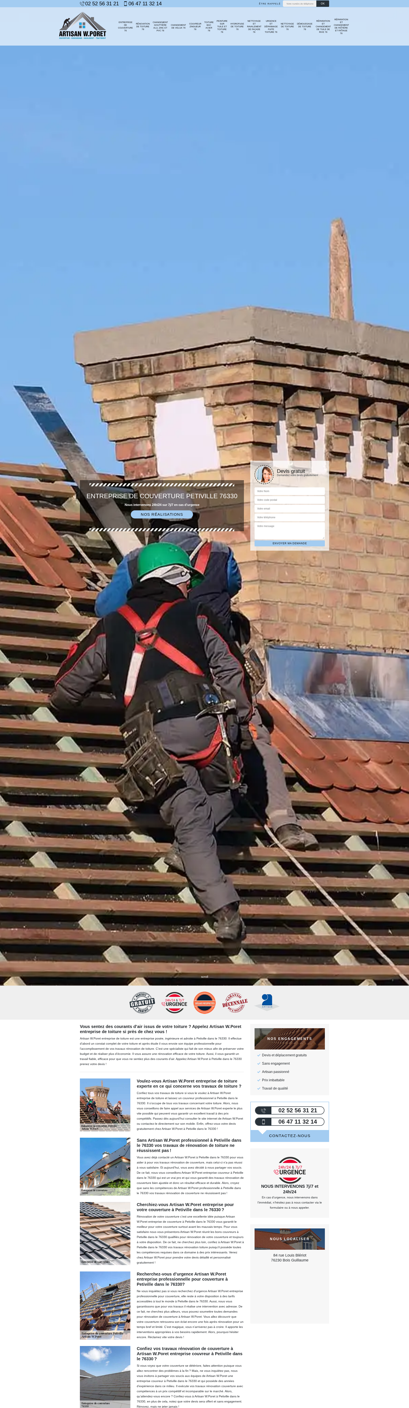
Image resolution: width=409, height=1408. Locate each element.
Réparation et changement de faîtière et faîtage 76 (341, 26)
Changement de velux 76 (178, 26)
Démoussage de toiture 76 (305, 26)
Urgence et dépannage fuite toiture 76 (271, 26)
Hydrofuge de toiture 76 (237, 26)
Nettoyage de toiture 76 (287, 26)
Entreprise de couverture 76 (125, 26)
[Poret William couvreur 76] (83, 26)
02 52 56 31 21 (102, 3)
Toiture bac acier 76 (209, 26)
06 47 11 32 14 (145, 3)
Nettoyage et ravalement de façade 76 (254, 26)
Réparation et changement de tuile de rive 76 (323, 26)
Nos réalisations (162, 514)
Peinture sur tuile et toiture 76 (222, 26)
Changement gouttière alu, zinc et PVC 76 (160, 26)
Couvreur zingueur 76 (195, 26)
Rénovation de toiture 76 (143, 26)
